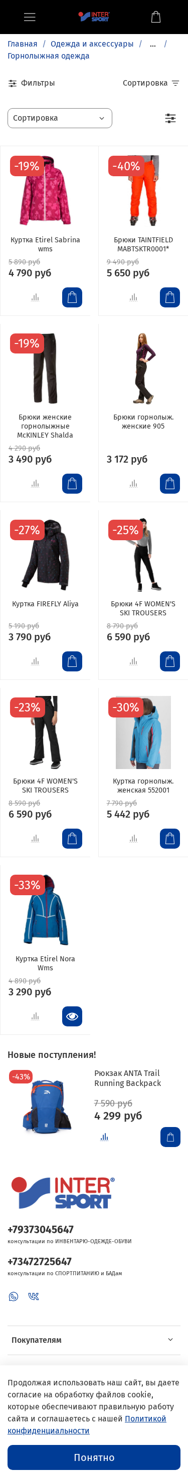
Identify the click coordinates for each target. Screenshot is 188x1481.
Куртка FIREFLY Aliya (45, 604)
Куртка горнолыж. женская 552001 (143, 786)
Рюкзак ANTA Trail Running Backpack (127, 1078)
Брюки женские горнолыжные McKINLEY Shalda (45, 426)
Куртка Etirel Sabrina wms (45, 244)
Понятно (94, 1457)
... (153, 44)
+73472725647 (40, 1262)
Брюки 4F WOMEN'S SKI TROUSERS (143, 608)
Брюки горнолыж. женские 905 (143, 422)
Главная (23, 44)
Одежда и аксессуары (92, 44)
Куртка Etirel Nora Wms (45, 963)
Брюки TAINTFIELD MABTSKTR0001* (143, 244)
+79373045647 (41, 1230)
